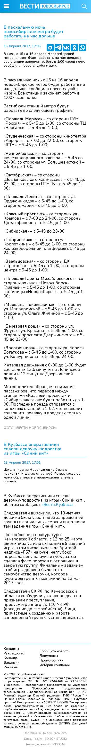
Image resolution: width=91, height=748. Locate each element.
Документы (49, 655)
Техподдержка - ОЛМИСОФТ (46, 744)
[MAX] (50, 47)
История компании (55, 665)
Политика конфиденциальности (45, 733)
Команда (11, 658)
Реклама (11, 667)
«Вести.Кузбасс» (57, 504)
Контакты (11, 648)
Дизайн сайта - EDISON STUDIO (45, 739)
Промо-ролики (51, 660)
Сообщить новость (55, 651)
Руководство (14, 653)
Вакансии (11, 662)
